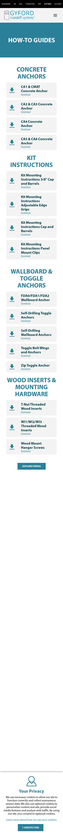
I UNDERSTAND (30, 827)
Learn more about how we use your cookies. (31, 819)
